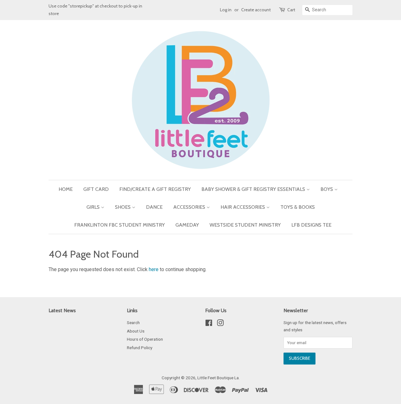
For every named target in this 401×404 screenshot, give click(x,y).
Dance (154, 207)
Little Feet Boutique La (218, 377)
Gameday (187, 225)
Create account (256, 10)
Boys (327, 189)
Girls (93, 207)
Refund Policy (139, 347)
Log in (226, 10)
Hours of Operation (145, 339)
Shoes (123, 207)
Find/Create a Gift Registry (155, 189)
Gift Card (96, 189)
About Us (135, 330)
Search (133, 322)
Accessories (189, 207)
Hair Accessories (243, 207)
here (154, 269)
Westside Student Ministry (245, 225)
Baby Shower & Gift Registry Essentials (253, 189)
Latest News (62, 310)
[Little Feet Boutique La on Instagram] (220, 324)
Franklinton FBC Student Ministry (119, 225)
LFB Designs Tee (311, 225)
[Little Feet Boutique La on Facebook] (208, 324)
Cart (291, 10)
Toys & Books (297, 207)
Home (66, 189)
